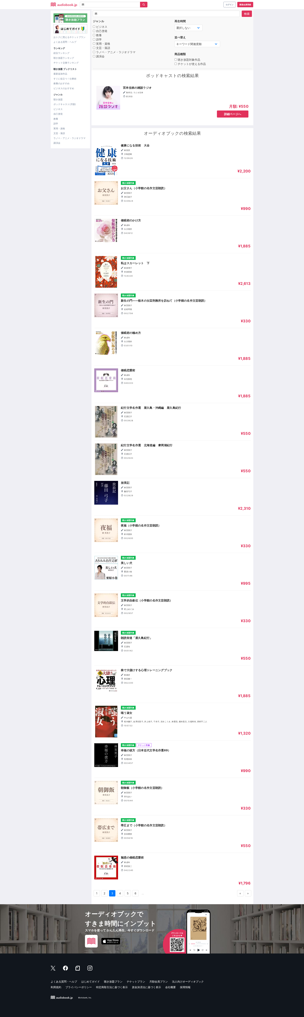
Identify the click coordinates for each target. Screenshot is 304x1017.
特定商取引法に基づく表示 (112, 987)
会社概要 (170, 987)
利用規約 (56, 987)
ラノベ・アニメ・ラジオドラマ (69, 138)
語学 (55, 123)
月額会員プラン (158, 981)
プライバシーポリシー (78, 987)
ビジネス (58, 109)
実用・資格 (59, 128)
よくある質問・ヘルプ (64, 41)
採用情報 (185, 987)
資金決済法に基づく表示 (146, 987)
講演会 (56, 142)
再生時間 (180, 21)
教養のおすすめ (61, 83)
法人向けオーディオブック (188, 981)
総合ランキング (61, 53)
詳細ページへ (232, 114)
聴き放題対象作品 (188, 59)
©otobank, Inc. (85, 997)
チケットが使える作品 (191, 64)
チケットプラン (136, 981)
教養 (55, 118)
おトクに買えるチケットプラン (69, 37)
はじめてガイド (90, 981)
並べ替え (180, 37)
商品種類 (180, 54)
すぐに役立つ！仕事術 (64, 78)
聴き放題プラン (113, 981)
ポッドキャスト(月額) (64, 104)
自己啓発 (58, 113)
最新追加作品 (60, 73)
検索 (247, 13)
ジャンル (98, 21)
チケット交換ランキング (66, 62)
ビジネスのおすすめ (63, 88)
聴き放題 (58, 99)
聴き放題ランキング (63, 57)
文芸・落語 (59, 133)
